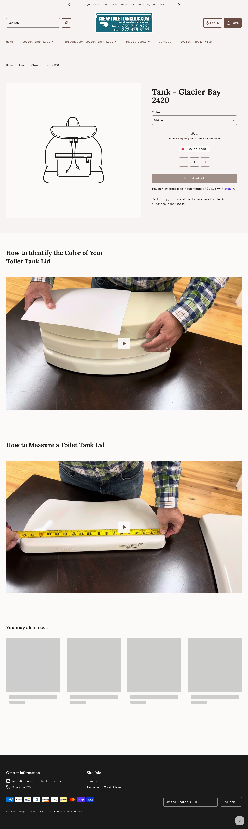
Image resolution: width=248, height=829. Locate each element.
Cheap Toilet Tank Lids (34, 811)
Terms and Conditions (104, 787)
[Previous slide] (69, 4)
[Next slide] (179, 4)
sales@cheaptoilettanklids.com (37, 781)
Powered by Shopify (68, 811)
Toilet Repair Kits (196, 41)
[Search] (66, 23)
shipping (183, 138)
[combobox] (33, 23)
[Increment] (205, 162)
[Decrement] (183, 162)
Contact (165, 41)
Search (92, 781)
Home (9, 41)
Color (156, 112)
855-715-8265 (22, 787)
